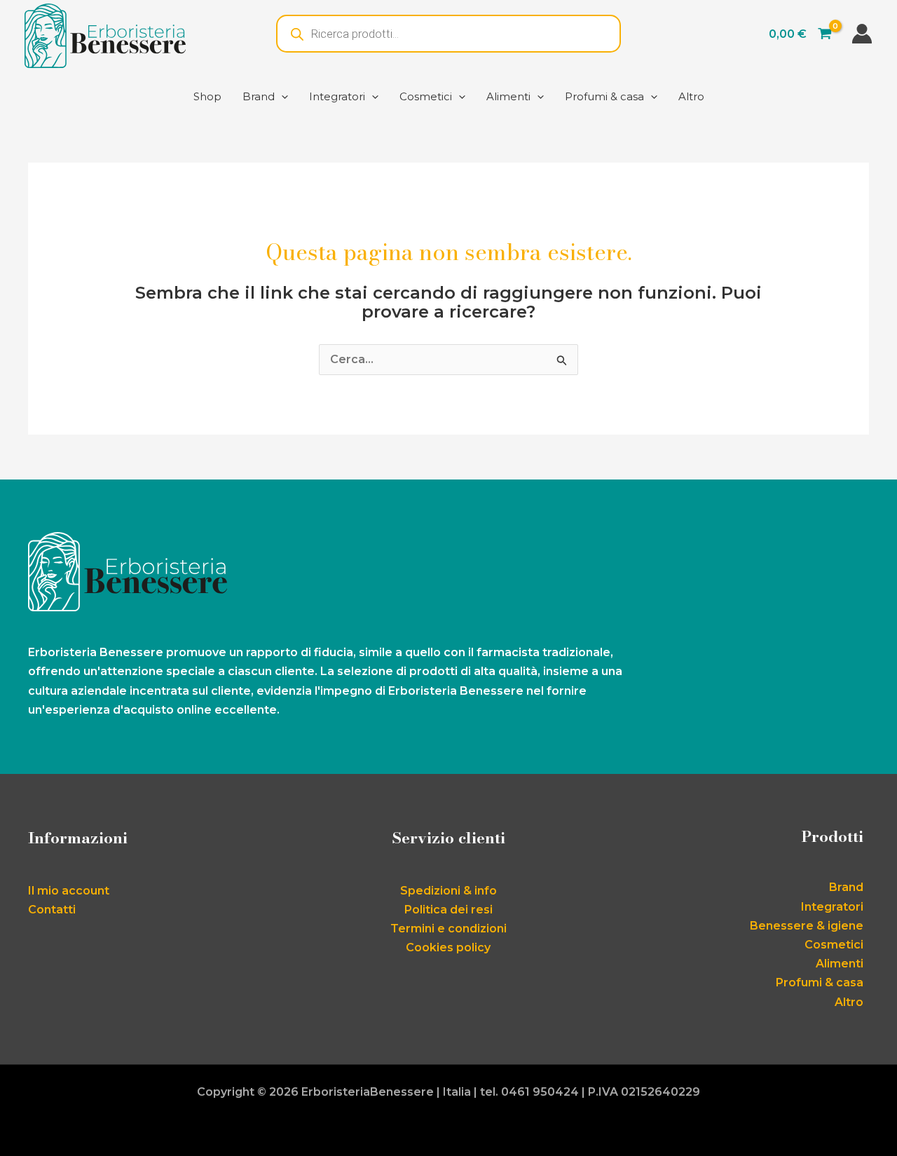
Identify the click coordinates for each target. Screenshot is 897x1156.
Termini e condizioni (448, 928)
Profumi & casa (604, 96)
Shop (207, 96)
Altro (691, 96)
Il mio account (68, 890)
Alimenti (508, 96)
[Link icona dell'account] (861, 33)
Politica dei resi (448, 909)
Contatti (52, 909)
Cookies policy (448, 947)
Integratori (337, 96)
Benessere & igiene (806, 925)
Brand (258, 96)
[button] (281, 96)
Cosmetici (425, 96)
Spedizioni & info (448, 890)
